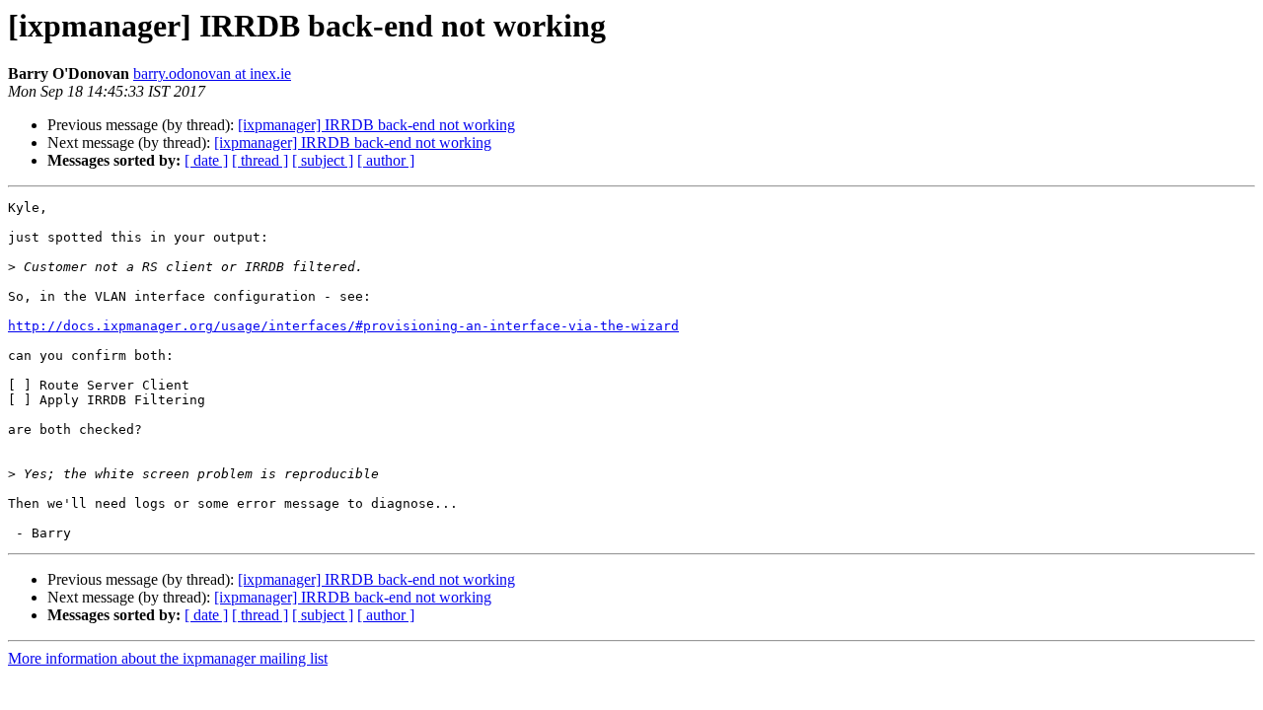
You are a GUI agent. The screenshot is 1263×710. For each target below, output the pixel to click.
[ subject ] (322, 160)
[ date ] (206, 160)
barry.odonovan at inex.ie (212, 73)
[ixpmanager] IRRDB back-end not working (376, 124)
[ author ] (385, 160)
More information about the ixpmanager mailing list (168, 658)
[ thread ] (260, 160)
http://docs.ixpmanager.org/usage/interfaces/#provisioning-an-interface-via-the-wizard (343, 326)
